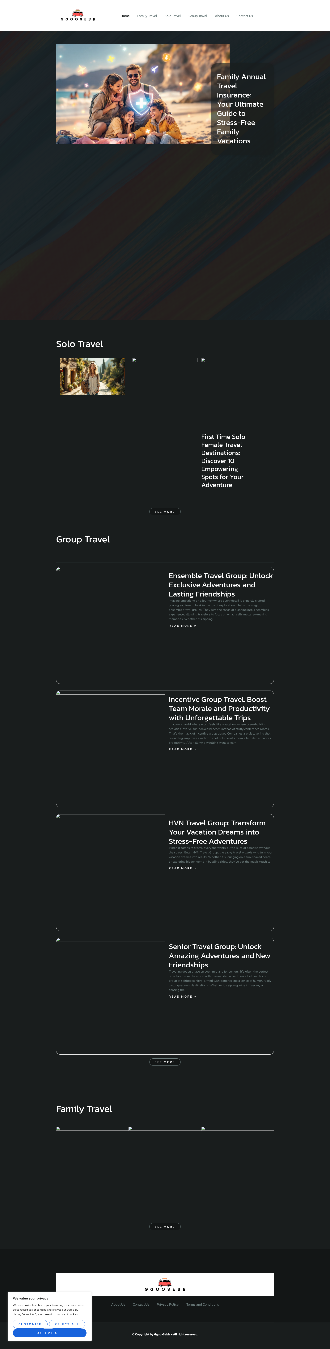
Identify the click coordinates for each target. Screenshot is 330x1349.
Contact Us (244, 15)
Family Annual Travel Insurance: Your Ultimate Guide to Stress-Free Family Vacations (241, 108)
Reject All (67, 1324)
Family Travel (147, 15)
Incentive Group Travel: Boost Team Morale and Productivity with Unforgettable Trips (219, 708)
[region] (50, 1316)
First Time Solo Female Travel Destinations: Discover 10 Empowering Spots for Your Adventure (223, 461)
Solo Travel (173, 15)
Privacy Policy (168, 1304)
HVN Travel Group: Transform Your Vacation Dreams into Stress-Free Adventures (217, 832)
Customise (30, 1324)
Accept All (49, 1333)
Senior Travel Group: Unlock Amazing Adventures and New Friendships (219, 955)
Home (125, 15)
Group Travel (197, 15)
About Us (222, 15)
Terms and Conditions (202, 1304)
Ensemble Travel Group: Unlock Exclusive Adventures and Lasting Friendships (221, 585)
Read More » (183, 625)
